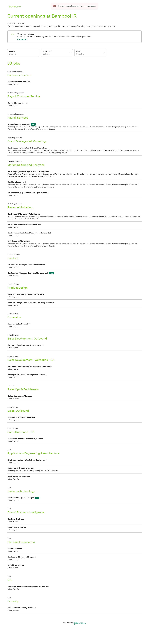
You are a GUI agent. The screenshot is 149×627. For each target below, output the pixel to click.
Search (12, 51)
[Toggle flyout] (70, 53)
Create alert (22, 39)
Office (78, 51)
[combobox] (76, 54)
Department (47, 51)
